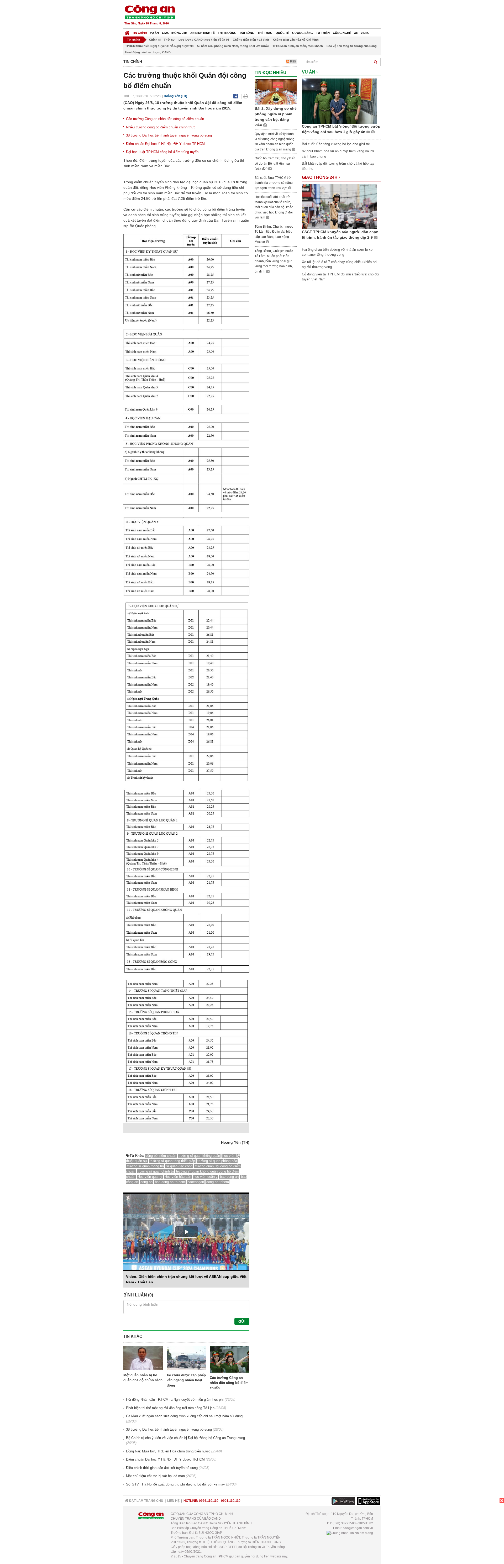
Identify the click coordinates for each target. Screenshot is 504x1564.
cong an (146, 1182)
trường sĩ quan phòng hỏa (217, 1161)
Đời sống (247, 32)
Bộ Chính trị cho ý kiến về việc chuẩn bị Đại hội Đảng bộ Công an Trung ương (185, 1438)
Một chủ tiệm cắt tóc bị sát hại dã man (155, 1476)
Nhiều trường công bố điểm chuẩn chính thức (161, 127)
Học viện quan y (150, 1177)
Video (365, 32)
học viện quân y (205, 1177)
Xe (356, 32)
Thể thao (265, 32)
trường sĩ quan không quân (199, 1156)
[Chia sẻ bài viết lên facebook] (235, 96)
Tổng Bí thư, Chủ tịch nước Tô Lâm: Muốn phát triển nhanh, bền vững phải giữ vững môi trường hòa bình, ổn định (274, 261)
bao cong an (229, 1177)
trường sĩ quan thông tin (145, 1166)
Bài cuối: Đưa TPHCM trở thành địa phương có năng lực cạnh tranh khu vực (274, 183)
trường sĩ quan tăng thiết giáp (172, 1161)
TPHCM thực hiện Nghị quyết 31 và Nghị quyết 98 (159, 46)
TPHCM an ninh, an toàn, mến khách (297, 46)
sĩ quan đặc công (179, 1166)
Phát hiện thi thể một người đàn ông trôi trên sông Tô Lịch (170, 1408)
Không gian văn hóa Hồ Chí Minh (296, 39)
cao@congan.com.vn (358, 1528)
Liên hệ (173, 1501)
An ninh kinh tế (202, 32)
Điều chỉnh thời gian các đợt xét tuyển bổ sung (162, 1468)
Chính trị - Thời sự (162, 39)
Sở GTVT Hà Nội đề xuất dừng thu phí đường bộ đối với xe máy (175, 1484)
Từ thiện (323, 32)
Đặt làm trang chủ (145, 1501)
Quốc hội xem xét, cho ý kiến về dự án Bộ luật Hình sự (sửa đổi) (275, 163)
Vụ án (154, 32)
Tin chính (139, 32)
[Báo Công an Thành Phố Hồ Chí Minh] (127, 31)
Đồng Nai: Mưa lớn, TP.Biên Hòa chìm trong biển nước (168, 1451)
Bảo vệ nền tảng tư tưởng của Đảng (352, 46)
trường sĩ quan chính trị (156, 1171)
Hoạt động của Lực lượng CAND (148, 52)
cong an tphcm (217, 1182)
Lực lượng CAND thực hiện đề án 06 (203, 39)
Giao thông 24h (174, 32)
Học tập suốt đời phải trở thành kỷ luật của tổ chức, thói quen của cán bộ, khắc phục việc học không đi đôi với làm (274, 207)
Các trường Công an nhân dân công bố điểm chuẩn (165, 119)
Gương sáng (302, 32)
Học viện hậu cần (178, 1177)
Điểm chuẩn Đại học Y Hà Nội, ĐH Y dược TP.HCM (165, 144)
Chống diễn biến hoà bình (251, 39)
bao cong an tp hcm (170, 1182)
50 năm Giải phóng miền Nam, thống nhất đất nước (233, 46)
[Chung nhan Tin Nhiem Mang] (350, 1533)
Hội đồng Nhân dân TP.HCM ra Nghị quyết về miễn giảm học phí (175, 1399)
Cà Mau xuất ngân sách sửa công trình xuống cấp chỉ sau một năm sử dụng (184, 1416)
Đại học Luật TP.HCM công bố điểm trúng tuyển (162, 152)
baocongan (195, 1182)
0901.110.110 (230, 1501)
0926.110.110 (208, 1501)
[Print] (245, 96)
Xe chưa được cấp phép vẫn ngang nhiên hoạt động (186, 1380)
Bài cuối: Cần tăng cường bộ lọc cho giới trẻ (336, 144)
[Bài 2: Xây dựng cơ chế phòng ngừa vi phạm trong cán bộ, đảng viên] (276, 91)
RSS (292, 61)
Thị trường (227, 32)
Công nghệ (342, 32)
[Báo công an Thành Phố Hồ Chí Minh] (149, 12)
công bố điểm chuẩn (160, 1156)
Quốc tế (282, 32)
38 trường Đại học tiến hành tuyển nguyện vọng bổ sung (169, 135)
